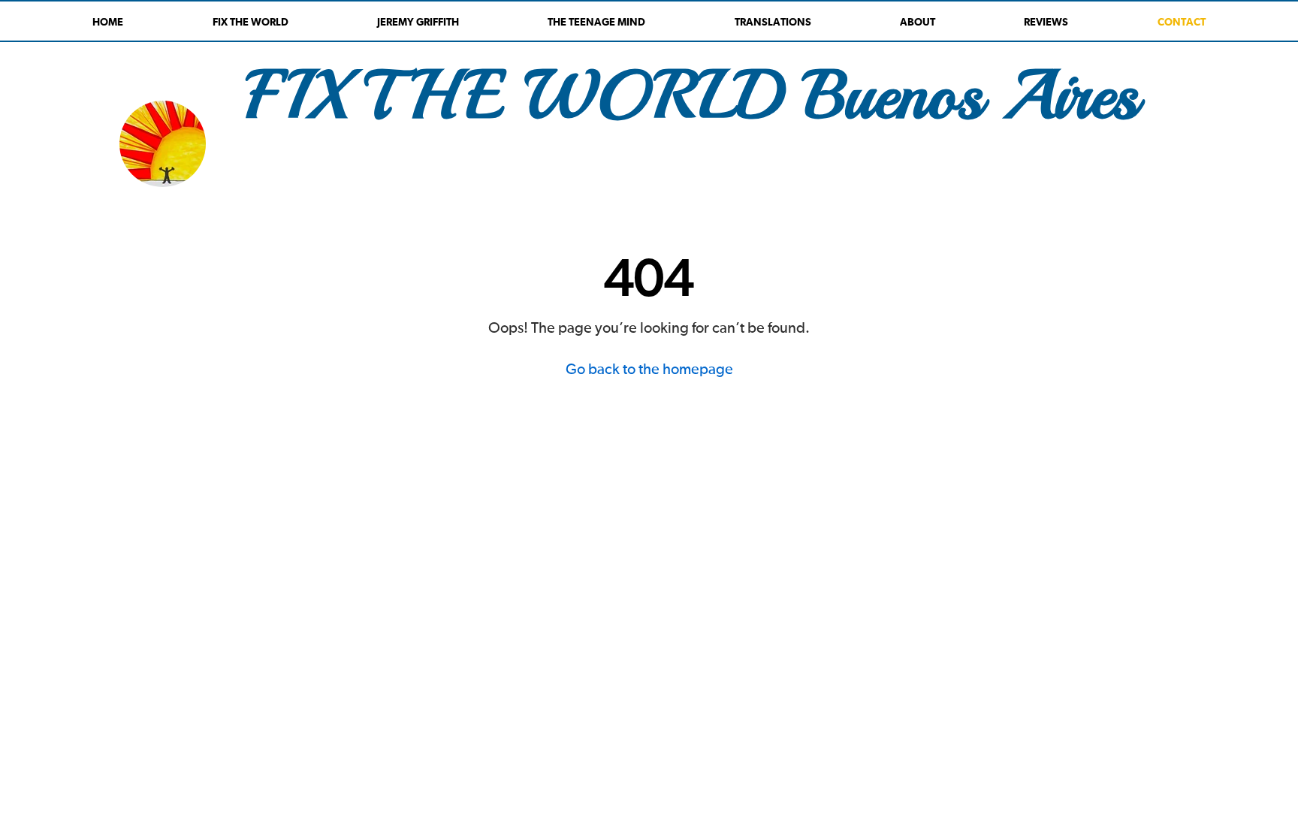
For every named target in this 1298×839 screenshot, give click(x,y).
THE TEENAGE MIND (596, 22)
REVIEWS (1046, 22)
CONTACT (1182, 22)
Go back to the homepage (649, 369)
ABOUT (917, 22)
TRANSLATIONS (773, 22)
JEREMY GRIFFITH (418, 22)
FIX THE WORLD (250, 22)
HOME (107, 22)
